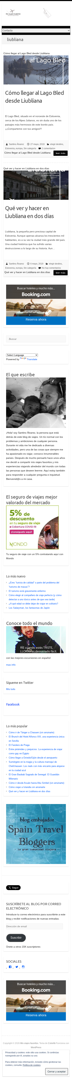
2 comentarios (48, 148)
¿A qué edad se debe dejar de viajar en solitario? (33, 603)
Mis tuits (10, 689)
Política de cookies (32, 1065)
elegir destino (56, 144)
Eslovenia (10, 148)
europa (19, 148)
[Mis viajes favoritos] (29, 15)
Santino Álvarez (16, 144)
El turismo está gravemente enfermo (27, 591)
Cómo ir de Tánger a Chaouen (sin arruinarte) (31, 732)
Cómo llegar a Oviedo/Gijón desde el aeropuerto (33, 757)
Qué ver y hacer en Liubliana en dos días (29, 212)
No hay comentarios (51, 268)
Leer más (60, 153)
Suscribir (15, 937)
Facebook (13, 704)
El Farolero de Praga (19, 745)
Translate (32, 359)
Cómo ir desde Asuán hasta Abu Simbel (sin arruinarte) (36, 783)
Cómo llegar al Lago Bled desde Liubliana (34, 97)
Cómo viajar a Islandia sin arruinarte (27, 787)
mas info (11, 664)
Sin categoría (30, 148)
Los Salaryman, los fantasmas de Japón (29, 608)
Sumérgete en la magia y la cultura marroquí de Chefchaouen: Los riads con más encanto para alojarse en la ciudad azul (36, 766)
